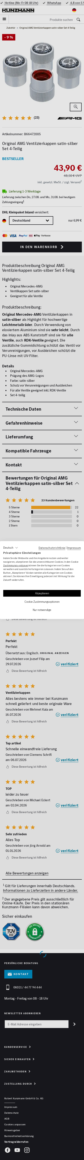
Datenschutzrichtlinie (52, 548)
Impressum (74, 548)
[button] (10, 547)
